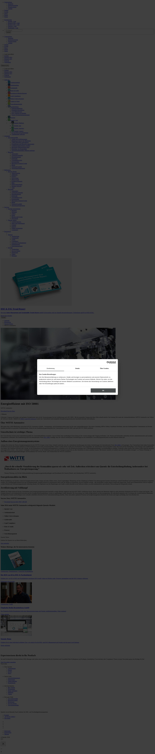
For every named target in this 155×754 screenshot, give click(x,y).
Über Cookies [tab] (104, 368)
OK (103, 390)
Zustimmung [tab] (51, 368)
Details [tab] (77, 368)
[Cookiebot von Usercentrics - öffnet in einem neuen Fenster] (108, 362)
